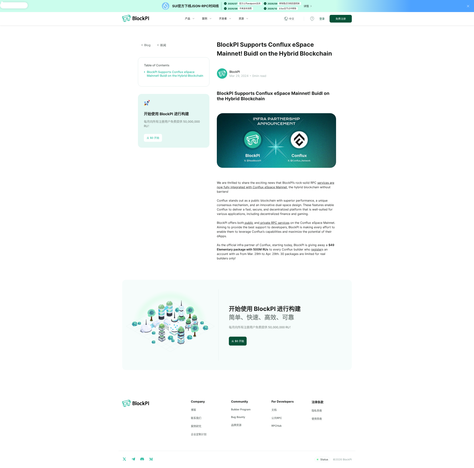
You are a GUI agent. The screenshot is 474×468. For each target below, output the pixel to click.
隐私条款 (317, 410)
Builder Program (241, 409)
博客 (193, 409)
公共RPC (276, 417)
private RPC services (274, 223)
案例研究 (196, 426)
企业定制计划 (198, 434)
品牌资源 (236, 424)
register (316, 249)
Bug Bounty (238, 417)
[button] (291, 18)
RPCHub (276, 425)
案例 (204, 18)
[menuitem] (189, 18)
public (248, 223)
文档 (274, 409)
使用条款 (317, 418)
